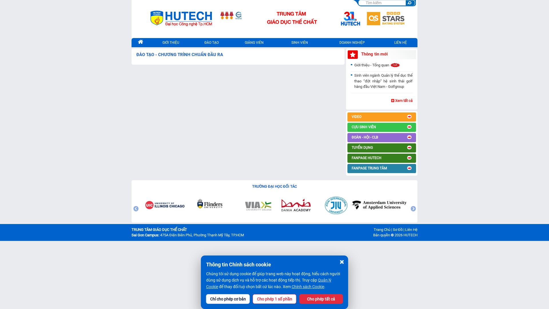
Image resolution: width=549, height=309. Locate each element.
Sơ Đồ (398, 229)
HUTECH (410, 235)
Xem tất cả (403, 100)
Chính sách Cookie (308, 286)
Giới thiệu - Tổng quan (372, 65)
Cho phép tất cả (321, 299)
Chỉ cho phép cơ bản (228, 299)
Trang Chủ (382, 229)
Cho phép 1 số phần (274, 299)
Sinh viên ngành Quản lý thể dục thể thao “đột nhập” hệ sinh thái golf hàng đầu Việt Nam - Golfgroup (383, 81)
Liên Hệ (411, 229)
